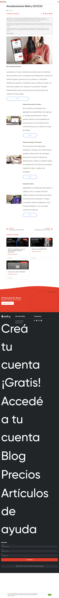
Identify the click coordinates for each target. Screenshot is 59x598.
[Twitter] (36, 320)
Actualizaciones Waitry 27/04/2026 (16, 272)
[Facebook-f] (34, 320)
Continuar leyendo (12, 254)
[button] (58, 2)
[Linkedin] (41, 320)
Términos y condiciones (28, 566)
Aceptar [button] (50, 594)
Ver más (17, 98)
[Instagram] (39, 320)
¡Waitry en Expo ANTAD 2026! (39, 249)
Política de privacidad (38, 566)
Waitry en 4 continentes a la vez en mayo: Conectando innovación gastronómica (16, 250)
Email (2, 549)
